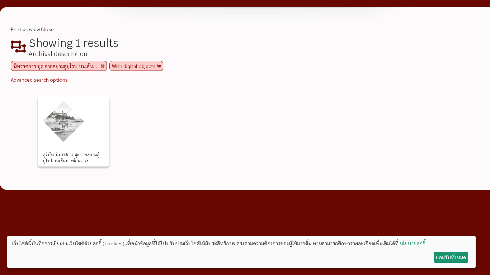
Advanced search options (39, 79)
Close (47, 29)
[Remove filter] (102, 65)
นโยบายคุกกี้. (413, 243)
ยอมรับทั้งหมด (451, 257)
